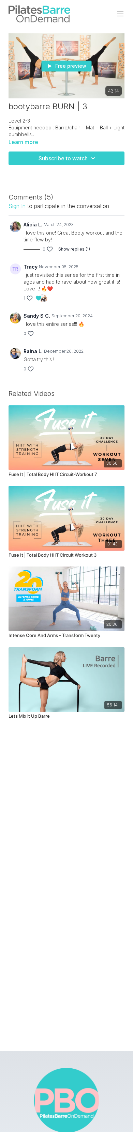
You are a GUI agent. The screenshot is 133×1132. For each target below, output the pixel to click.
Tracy (31, 267)
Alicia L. (33, 224)
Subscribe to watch (63, 158)
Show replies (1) (74, 249)
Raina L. (33, 351)
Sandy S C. (37, 316)
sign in (17, 206)
